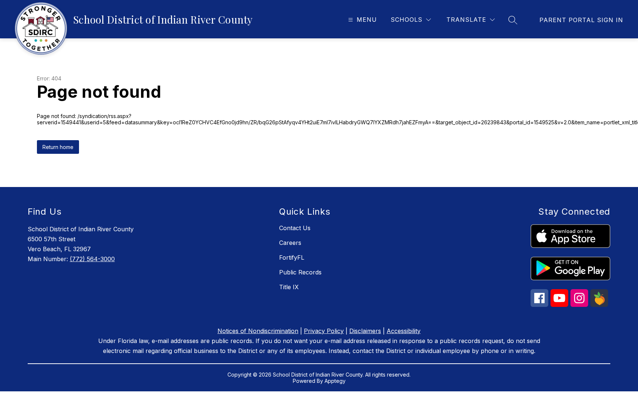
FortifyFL (291, 257)
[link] (581, 19)
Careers (290, 242)
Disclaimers (365, 331)
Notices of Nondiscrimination (257, 331)
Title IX (289, 287)
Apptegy (335, 381)
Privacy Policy (324, 331)
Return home (57, 147)
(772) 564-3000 (92, 259)
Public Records (300, 272)
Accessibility (404, 331)
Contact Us (295, 228)
